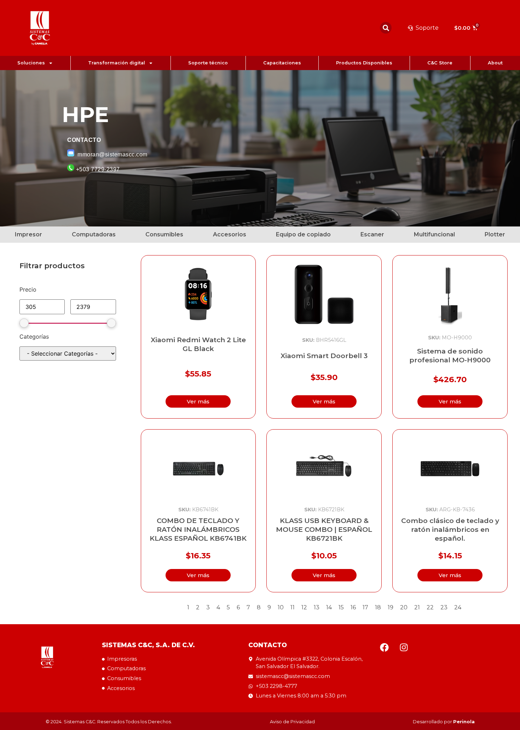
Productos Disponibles (364, 62)
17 (365, 607)
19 (390, 607)
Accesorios (229, 234)
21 (417, 607)
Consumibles (164, 234)
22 (430, 607)
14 (329, 607)
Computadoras (94, 234)
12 (304, 607)
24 (457, 607)
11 (292, 607)
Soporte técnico (208, 62)
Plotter (495, 234)
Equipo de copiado (303, 234)
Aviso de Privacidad (292, 721)
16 (353, 607)
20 (404, 607)
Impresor (28, 234)
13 (316, 607)
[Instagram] (404, 647)
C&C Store (439, 62)
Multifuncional (434, 234)
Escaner (372, 234)
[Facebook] (384, 647)
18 (378, 607)
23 (443, 607)
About (495, 62)
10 (281, 607)
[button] (386, 28)
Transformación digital (116, 62)
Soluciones (31, 62)
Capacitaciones (282, 62)
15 (341, 607)
